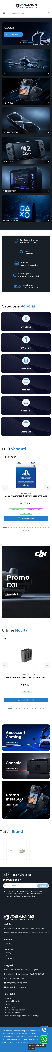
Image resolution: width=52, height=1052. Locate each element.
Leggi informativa (28, 896)
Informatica (9, 949)
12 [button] (35, 527)
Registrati (43, 885)
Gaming (7, 952)
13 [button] (37, 527)
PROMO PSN (26, 493)
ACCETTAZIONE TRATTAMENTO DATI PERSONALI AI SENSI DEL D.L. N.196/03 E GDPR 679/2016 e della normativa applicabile (26, 893)
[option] (26, 33)
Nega (31, 1048)
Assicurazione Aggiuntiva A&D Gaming (21, 1016)
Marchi (7, 1004)
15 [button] (43, 527)
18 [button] (23, 530)
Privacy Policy (10, 1007)
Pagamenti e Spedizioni (15, 1010)
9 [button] (27, 527)
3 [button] (11, 527)
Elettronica (9, 958)
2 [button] (23, 42)
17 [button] (48, 527)
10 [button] (35, 708)
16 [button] (45, 527)
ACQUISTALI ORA (12, 34)
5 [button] (16, 527)
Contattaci (8, 998)
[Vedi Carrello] (49, 13)
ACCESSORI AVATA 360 (26, 675)
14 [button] (40, 527)
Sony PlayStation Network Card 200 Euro (26, 496)
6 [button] (19, 527)
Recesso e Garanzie (13, 1013)
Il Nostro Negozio (12, 1001)
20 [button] (28, 530)
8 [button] (24, 527)
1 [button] (20, 42)
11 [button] (32, 527)
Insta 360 (8, 944)
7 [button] (27, 708)
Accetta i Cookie (37, 1045)
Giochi (6, 955)
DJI (5, 947)
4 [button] (30, 42)
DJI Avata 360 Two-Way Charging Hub (26, 677)
